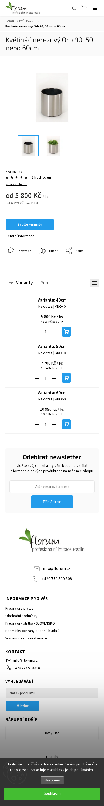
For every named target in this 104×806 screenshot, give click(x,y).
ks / (52, 733)
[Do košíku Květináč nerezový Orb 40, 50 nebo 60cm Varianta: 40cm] (66, 332)
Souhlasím (52, 793)
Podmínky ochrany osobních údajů (32, 631)
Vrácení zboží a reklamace (26, 638)
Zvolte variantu (30, 224)
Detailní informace (20, 236)
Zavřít (87, 264)
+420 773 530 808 (57, 579)
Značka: (16, 184)
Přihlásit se (52, 502)
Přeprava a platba (19, 608)
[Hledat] (74, 8)
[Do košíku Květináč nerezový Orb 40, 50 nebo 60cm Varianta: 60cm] (66, 424)
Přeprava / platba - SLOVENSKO (30, 623)
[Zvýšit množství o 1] (54, 332)
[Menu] (94, 8)
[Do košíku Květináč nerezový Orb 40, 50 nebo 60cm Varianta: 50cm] (66, 378)
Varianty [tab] (24, 282)
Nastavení (52, 780)
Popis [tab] (45, 282)
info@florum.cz (56, 568)
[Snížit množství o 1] (37, 332)
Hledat (23, 706)
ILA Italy (52, 757)
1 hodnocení (42, 177)
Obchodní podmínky (21, 616)
